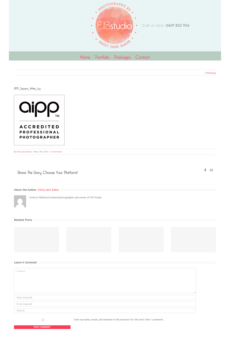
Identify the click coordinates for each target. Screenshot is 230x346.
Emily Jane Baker (24, 151)
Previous (211, 73)
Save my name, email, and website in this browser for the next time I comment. (119, 319)
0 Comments (56, 151)
